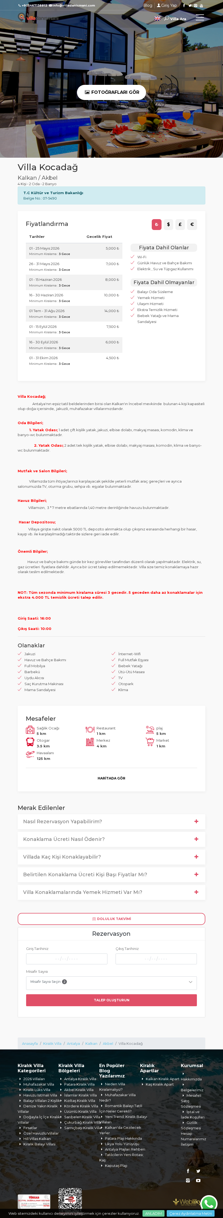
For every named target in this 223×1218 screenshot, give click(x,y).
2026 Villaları (34, 1079)
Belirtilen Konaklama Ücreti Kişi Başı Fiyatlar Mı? (85, 874)
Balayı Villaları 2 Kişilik (41, 1100)
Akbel (108, 1043)
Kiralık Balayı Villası (39, 1144)
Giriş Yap (169, 5)
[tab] (157, 224)
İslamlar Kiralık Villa (80, 1095)
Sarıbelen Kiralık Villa (82, 1117)
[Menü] (200, 18)
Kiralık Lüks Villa (36, 1090)
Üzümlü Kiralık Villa (80, 1111)
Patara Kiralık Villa (79, 1084)
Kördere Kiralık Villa (81, 1106)
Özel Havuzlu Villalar (41, 1133)
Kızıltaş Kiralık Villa (79, 1100)
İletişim (187, 1144)
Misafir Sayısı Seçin (47, 982)
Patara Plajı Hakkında (123, 1138)
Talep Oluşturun (111, 1000)
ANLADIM (153, 1213)
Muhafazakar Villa (38, 1084)
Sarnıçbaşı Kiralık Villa (82, 1128)
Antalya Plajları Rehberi (125, 1149)
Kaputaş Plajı (116, 1165)
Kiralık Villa (52, 1043)
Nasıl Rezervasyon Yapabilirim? (62, 821)
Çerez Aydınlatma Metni (190, 1213)
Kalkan (91, 1043)
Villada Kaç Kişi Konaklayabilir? (62, 857)
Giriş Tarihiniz (37, 948)
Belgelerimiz (192, 1090)
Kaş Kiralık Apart (160, 1084)
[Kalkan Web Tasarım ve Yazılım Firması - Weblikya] (189, 1201)
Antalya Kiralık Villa (80, 1079)
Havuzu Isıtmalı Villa (40, 1095)
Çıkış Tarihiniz (127, 948)
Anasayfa (30, 1043)
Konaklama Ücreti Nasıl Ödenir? (64, 839)
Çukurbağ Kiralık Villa (82, 1122)
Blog (147, 5)
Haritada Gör (111, 778)
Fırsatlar (30, 1128)
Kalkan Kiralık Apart (162, 1079)
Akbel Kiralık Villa (79, 1090)
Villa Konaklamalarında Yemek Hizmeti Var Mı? (82, 892)
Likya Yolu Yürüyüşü (122, 1144)
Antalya (73, 1043)
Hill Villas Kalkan (37, 1138)
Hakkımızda (191, 1079)
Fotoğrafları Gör (114, 92)
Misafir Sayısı (37, 971)
